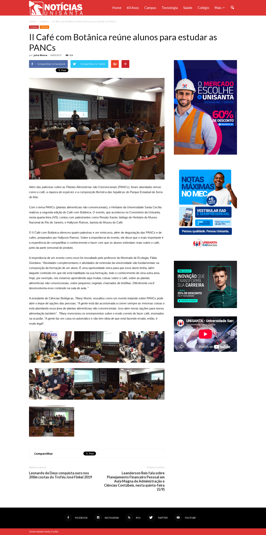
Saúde (187, 8)
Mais (218, 8)
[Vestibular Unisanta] (205, 153)
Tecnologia (170, 8)
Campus (150, 8)
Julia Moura (40, 55)
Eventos (44, 27)
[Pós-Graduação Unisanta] (205, 307)
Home (116, 8)
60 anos (133, 8)
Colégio (203, 8)
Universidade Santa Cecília (43, 531)
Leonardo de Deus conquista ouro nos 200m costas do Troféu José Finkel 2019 (60, 475)
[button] (232, 7)
